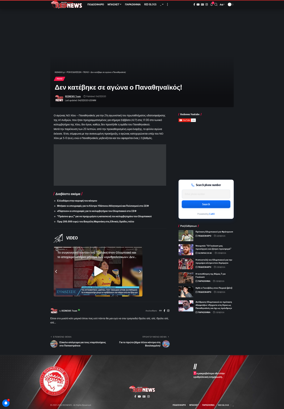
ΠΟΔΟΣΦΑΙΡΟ (204, 236)
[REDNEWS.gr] (66, 4)
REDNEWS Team (73, 96)
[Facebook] (194, 4)
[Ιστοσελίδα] (160, 311)
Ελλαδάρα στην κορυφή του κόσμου (77, 200)
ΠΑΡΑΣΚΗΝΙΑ (204, 281)
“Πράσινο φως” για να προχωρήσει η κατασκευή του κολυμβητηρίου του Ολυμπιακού (104, 216)
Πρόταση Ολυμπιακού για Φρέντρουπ (214, 231)
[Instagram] (207, 4)
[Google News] (202, 4)
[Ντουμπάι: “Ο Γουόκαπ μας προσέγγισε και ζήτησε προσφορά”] (186, 249)
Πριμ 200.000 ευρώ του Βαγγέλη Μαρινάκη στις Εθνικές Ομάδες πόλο (95, 221)
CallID (212, 214)
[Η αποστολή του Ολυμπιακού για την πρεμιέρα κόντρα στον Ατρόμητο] (186, 263)
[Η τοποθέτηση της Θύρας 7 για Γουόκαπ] (186, 277)
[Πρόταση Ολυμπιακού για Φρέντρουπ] (186, 235)
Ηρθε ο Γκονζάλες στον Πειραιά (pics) (214, 288)
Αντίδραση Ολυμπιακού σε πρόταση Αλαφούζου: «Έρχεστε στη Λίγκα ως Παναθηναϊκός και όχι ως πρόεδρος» (214, 305)
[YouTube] (198, 4)
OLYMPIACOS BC (205, 253)
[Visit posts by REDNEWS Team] (59, 98)
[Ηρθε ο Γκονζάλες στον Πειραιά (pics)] (186, 291)
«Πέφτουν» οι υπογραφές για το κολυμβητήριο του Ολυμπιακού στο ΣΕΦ (96, 211)
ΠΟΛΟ (59, 79)
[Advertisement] (110, 165)
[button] (167, 4)
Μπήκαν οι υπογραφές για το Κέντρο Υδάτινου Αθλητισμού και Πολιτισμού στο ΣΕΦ (103, 205)
